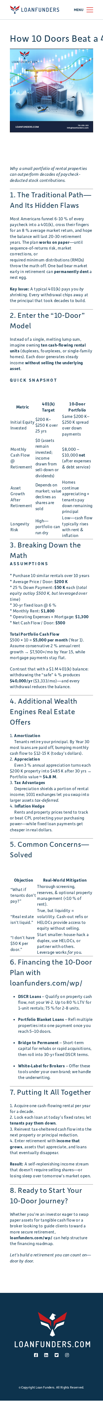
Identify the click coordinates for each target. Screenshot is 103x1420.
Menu (78, 9)
